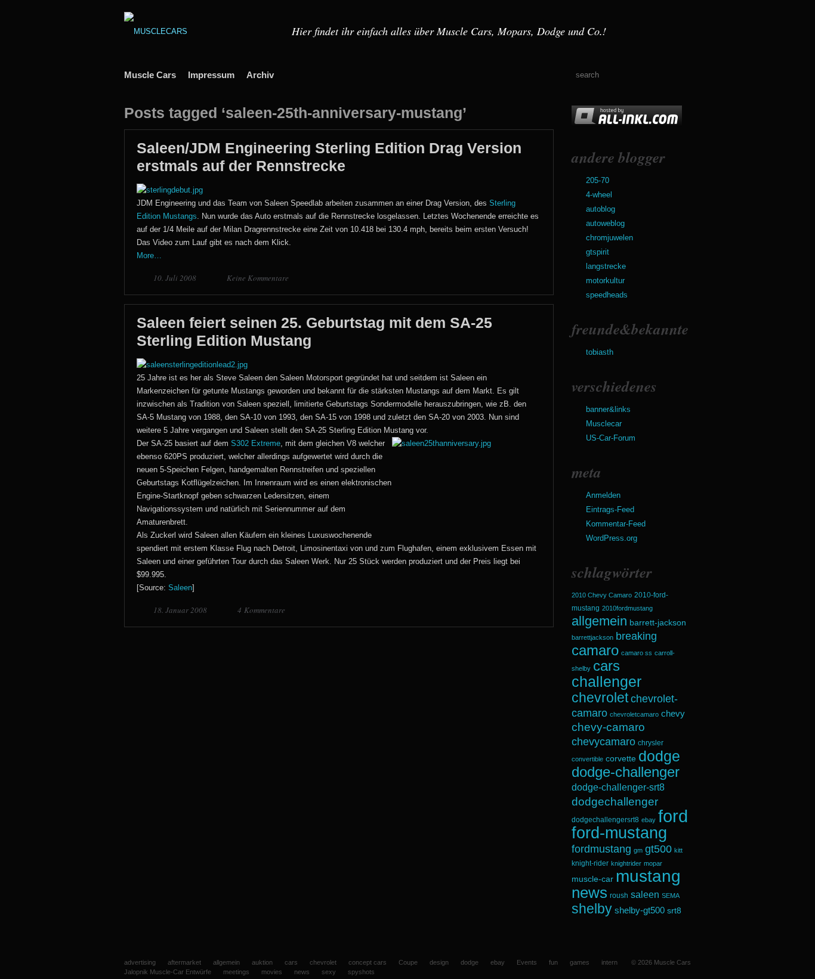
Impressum (211, 75)
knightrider (626, 863)
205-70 (597, 180)
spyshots (361, 971)
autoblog (600, 209)
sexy (329, 971)
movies (271, 971)
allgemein (599, 621)
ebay (648, 819)
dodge (659, 756)
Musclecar (604, 423)
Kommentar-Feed (616, 523)
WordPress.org (611, 538)
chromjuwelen (609, 237)
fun (553, 962)
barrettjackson (592, 637)
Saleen (180, 587)
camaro (595, 650)
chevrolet (600, 697)
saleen (645, 894)
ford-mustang (619, 833)
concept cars (367, 962)
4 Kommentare (261, 610)
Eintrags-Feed (610, 509)
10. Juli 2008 (175, 277)
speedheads (607, 294)
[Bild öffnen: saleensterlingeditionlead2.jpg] (192, 364)
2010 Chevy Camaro (602, 595)
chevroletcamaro (634, 714)
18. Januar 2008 (181, 610)
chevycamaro (603, 741)
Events (527, 962)
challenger (606, 681)
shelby (592, 908)
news (589, 892)
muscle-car (592, 879)
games (579, 962)
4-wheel (599, 194)
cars (606, 666)
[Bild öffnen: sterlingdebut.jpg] (170, 189)
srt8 (674, 910)
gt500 (658, 848)
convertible (587, 759)
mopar (653, 863)
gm (638, 850)
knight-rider (590, 863)
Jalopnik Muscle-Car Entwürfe (167, 971)
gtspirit (597, 251)
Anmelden (603, 495)
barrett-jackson (657, 622)
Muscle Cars (150, 75)
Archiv (260, 75)
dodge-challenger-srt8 (618, 787)
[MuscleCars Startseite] (200, 31)
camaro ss (636, 652)
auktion (262, 962)
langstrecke (606, 266)
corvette (621, 758)
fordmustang (601, 848)
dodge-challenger (626, 772)
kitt (678, 850)
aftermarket (184, 962)
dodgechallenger (615, 801)
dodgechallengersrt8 (605, 820)
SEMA (671, 895)
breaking (636, 636)
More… (149, 255)
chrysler (650, 743)
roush (619, 895)
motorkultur (605, 280)
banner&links (608, 409)
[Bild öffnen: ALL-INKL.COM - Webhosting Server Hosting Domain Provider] (627, 123)
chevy (673, 713)
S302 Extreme (255, 443)
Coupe (408, 962)
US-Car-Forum (610, 437)
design (439, 962)
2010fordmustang (627, 608)
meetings (236, 971)
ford (673, 816)
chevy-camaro (608, 727)
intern (609, 962)
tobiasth (599, 352)
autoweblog (605, 223)
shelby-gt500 (640, 910)
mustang (648, 876)
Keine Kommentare (258, 277)
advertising (140, 962)
